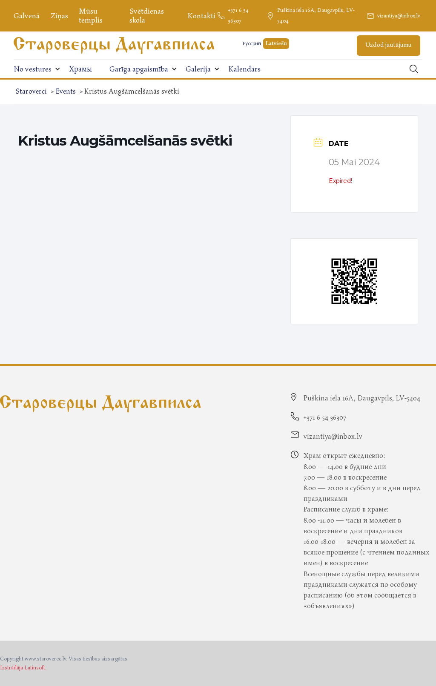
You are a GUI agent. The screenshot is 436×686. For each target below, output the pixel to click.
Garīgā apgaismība (138, 69)
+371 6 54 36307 (238, 15)
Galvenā (27, 15)
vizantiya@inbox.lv (398, 16)
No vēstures (33, 69)
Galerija (198, 69)
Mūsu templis (91, 16)
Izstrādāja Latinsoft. (23, 668)
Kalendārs (244, 69)
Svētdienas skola (146, 16)
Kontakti (201, 15)
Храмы (80, 69)
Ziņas (59, 15)
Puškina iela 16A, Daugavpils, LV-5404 (316, 15)
